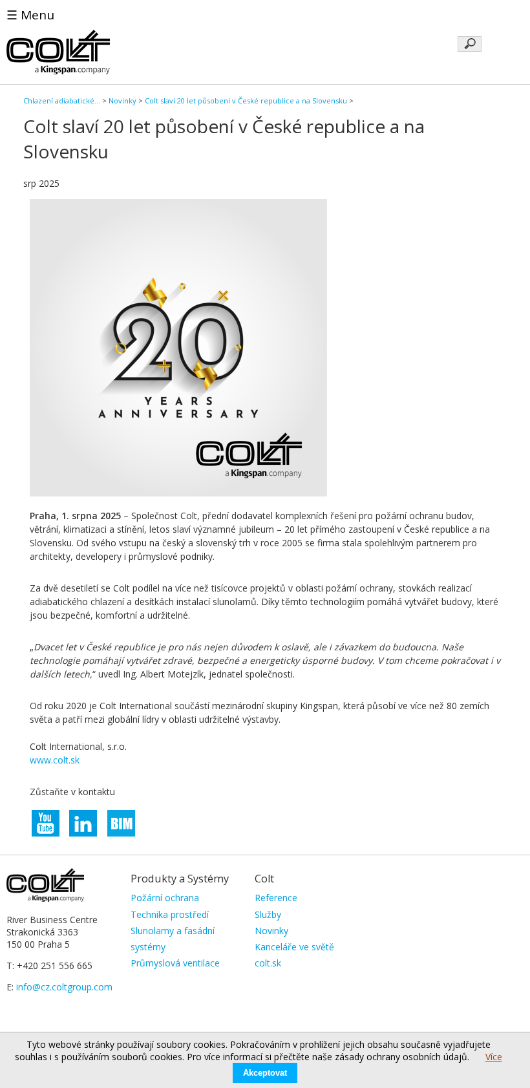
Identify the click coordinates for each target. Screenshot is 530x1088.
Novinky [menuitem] (271, 930)
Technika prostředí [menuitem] (170, 914)
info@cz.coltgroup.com (64, 987)
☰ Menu (30, 14)
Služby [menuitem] (268, 914)
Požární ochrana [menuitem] (165, 897)
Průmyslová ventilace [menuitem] (175, 963)
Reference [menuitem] (276, 897)
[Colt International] (58, 71)
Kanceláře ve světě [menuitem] (294, 947)
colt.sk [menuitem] (268, 963)
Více (493, 1057)
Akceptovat (265, 1073)
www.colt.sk (55, 760)
